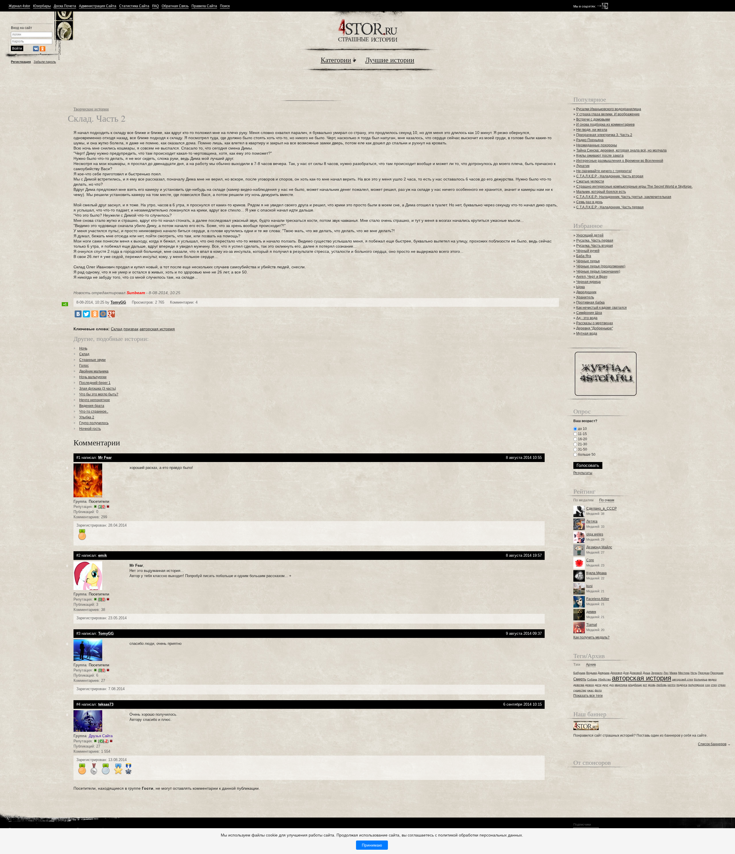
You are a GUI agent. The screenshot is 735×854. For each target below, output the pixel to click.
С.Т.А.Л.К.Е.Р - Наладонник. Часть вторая (609, 176)
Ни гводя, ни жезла (591, 130)
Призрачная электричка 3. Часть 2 (604, 135)
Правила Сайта (204, 6)
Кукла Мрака (596, 573)
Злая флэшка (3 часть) (97, 389)
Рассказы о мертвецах (594, 323)
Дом (626, 672)
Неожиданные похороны (596, 145)
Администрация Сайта (97, 6)
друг (605, 684)
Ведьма (591, 672)
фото (598, 690)
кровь (651, 684)
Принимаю (372, 845)
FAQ (155, 6)
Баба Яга (583, 256)
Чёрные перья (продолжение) (600, 266)
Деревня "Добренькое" (594, 328)
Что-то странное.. (93, 411)
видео (712, 679)
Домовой (636, 672)
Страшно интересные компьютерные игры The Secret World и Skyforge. (634, 187)
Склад (116, 329)
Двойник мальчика (94, 371)
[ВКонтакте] (78, 313)
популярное (696, 684)
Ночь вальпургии (93, 377)
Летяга (591, 521)
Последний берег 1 (95, 383)
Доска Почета (65, 6)
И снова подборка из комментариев (605, 125)
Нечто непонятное (94, 400)
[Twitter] (86, 313)
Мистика (684, 672)
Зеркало (657, 672)
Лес (666, 672)
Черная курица (588, 282)
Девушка (604, 672)
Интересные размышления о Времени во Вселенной (619, 161)
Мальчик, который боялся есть (601, 192)
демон (589, 684)
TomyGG (118, 302)
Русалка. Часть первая (594, 240)
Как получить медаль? (591, 637)
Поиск (225, 6)
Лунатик (582, 166)
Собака (592, 679)
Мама (673, 672)
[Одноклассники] (94, 313)
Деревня (616, 672)
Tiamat (591, 625)
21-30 (582, 444)
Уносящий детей (590, 235)
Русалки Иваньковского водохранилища (608, 109)
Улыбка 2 (86, 417)
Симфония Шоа (589, 313)
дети (598, 684)
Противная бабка (590, 302)
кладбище (635, 684)
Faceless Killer (597, 599)
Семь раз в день (589, 202)
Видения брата (91, 406)
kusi (589, 586)
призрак (130, 329)
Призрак (703, 672)
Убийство (604, 679)
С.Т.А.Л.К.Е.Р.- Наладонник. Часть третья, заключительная (623, 197)
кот (645, 684)
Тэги (576, 665)
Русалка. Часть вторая (594, 246)
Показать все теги (588, 696)
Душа (646, 672)
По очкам (606, 500)
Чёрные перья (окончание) (598, 271)
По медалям (583, 500)
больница (700, 679)
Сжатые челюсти (590, 181)
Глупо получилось (94, 423)
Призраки (717, 672)
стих (714, 684)
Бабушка (579, 672)
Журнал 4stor (19, 6)
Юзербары (42, 6)
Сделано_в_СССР (601, 508)
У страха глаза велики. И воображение (608, 114)
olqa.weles (594, 534)
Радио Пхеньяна (590, 140)
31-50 (582, 449)
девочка (578, 684)
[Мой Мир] (103, 313)
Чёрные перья (588, 261)
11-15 (582, 434)
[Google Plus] (111, 313)
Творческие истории (91, 109)
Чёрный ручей (587, 251)
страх (722, 684)
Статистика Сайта (134, 6)
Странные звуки (92, 360)
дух (611, 684)
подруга (681, 684)
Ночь (83, 348)
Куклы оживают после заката (600, 156)
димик (591, 612)
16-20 (582, 439)
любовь (661, 684)
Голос (84, 366)
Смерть (579, 679)
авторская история (157, 329)
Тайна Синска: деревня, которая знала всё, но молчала (621, 150)
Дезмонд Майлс (599, 547)
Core (590, 560)
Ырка (580, 287)
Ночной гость (90, 429)
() (101, 506)
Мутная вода (586, 333)
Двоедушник (586, 292)
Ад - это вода (586, 318)
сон (707, 684)
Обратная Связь (175, 6)
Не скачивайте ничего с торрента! (604, 171)
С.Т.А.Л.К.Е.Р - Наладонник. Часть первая (610, 207)
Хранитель (585, 297)
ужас (590, 690)
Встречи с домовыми (593, 119)
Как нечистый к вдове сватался (601, 308)
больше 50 (586, 455)
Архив (591, 665)
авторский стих (682, 679)
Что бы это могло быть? (98, 394)
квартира (621, 684)
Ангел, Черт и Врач (591, 277)
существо (579, 690)
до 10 (582, 429)
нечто (672, 684)
